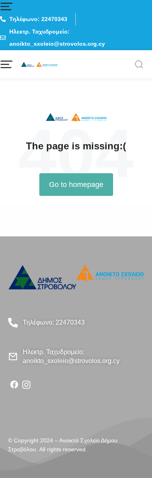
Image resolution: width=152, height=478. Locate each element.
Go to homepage (76, 185)
